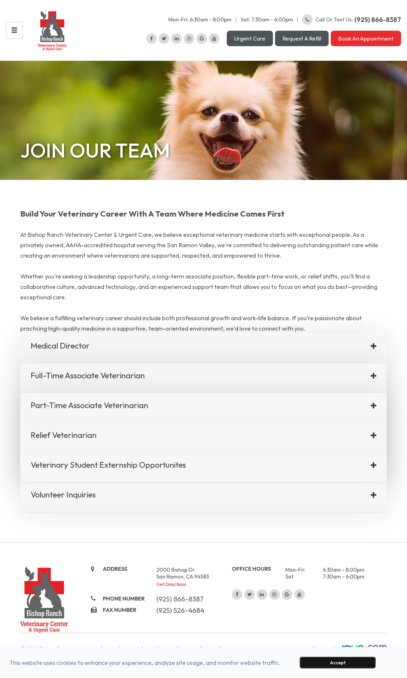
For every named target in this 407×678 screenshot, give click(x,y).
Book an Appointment (366, 38)
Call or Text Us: (358, 19)
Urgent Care (249, 38)
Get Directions (171, 584)
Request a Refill (301, 38)
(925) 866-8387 (180, 599)
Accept (338, 662)
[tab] (203, 348)
